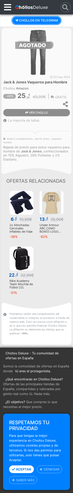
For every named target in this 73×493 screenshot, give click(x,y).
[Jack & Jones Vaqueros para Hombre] (38, 52)
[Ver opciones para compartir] (65, 104)
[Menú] (7, 7)
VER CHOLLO (38, 112)
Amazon (22, 88)
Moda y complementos (20, 138)
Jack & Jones (41, 138)
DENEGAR (51, 469)
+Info (24, 333)
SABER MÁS (24, 480)
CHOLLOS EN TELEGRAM (38, 20)
